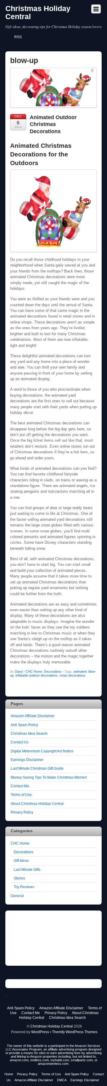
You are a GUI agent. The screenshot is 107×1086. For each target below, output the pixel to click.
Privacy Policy (22, 812)
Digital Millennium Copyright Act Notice (42, 751)
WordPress (40, 1032)
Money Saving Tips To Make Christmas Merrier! (49, 777)
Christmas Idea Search (29, 733)
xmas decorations (72, 675)
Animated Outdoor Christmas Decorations (53, 124)
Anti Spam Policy (24, 725)
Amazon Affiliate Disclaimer (33, 716)
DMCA (62, 1080)
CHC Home (34, 671)
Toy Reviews (24, 887)
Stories (19, 878)
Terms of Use (21, 795)
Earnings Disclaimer (27, 760)
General (17, 896)
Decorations (53, 671)
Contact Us (20, 742)
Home (8, 1074)
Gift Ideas (21, 860)
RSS (18, 37)
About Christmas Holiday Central (37, 803)
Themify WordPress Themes (74, 1032)
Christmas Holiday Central (51, 1026)
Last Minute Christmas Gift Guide (37, 768)
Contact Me (20, 786)
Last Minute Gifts (27, 869)
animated (79, 671)
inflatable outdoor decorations (36, 675)
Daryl (19, 671)
